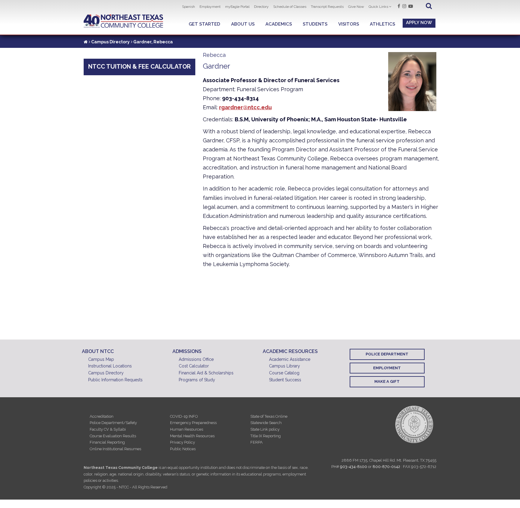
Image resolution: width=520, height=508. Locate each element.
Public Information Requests (115, 379)
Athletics (382, 24)
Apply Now (419, 22)
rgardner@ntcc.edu (245, 107)
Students (315, 24)
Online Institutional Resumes (115, 449)
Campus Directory (110, 41)
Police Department (387, 354)
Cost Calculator (194, 366)
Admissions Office (196, 359)
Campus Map (101, 359)
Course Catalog (284, 372)
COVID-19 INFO (184, 416)
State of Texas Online (268, 416)
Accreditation (101, 416)
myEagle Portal (237, 7)
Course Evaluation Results (113, 436)
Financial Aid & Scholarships (206, 372)
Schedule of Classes (289, 7)
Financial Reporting (107, 442)
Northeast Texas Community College (123, 21)
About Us (243, 24)
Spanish (188, 7)
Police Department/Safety (113, 422)
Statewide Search (266, 422)
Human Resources (186, 429)
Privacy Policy (182, 442)
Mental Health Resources (192, 436)
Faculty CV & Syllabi (108, 429)
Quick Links (378, 7)
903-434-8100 (353, 466)
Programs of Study (197, 379)
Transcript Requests (327, 7)
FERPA (256, 442)
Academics (278, 24)
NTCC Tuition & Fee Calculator (139, 66)
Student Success (285, 379)
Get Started (204, 24)
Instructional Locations (110, 366)
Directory (261, 7)
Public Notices (183, 449)
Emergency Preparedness (193, 422)
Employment (210, 7)
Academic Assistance (289, 359)
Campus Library (284, 366)
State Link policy (265, 429)
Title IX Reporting (265, 436)
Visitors (348, 24)
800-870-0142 (386, 466)
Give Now (356, 7)
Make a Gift (387, 381)
